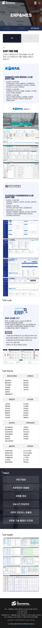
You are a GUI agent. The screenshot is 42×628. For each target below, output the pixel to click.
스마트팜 (7, 28)
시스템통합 (21, 28)
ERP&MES (35, 28)
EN (35, 3)
